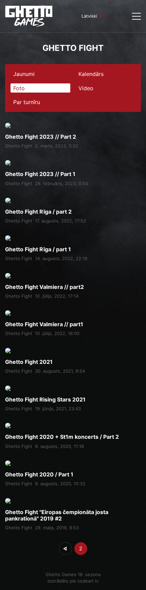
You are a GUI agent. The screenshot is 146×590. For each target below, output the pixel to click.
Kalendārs (91, 74)
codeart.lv (87, 581)
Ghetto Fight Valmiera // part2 (44, 287)
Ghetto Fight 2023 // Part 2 (40, 137)
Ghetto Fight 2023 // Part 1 (40, 174)
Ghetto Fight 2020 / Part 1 (39, 474)
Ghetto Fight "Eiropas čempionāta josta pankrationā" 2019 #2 (56, 515)
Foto (19, 88)
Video (85, 88)
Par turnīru (26, 102)
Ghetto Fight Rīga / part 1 (38, 249)
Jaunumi (24, 74)
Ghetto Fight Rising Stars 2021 (45, 399)
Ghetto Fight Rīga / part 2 (38, 212)
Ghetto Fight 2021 (29, 362)
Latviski (89, 16)
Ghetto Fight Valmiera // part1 (44, 324)
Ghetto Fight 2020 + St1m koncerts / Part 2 (62, 437)
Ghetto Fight (18, 146)
